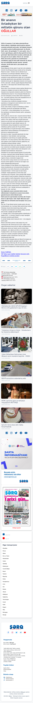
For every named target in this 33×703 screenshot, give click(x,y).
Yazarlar (4, 574)
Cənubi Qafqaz (6, 568)
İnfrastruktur (6, 558)
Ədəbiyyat (5, 594)
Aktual (4, 592)
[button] (26, 3)
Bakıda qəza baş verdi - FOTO (10, 277)
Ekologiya (5, 612)
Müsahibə (5, 548)
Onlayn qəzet (17, 528)
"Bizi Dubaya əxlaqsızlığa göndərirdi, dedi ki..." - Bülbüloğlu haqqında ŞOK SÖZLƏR (9, 274)
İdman (4, 553)
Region (4, 607)
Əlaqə (4, 671)
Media (4, 579)
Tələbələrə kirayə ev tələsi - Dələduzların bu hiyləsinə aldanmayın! (16, 331)
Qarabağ (5, 563)
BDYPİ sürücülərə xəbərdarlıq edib (14, 378)
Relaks (4, 589)
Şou (4, 586)
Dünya (4, 551)
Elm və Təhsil (6, 556)
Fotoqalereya (6, 581)
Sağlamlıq (5, 597)
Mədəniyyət (5, 566)
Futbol (4, 561)
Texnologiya (6, 599)
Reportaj (5, 576)
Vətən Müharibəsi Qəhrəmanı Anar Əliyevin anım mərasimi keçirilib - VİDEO (16, 355)
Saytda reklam (6, 668)
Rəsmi (4, 571)
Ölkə (4, 609)
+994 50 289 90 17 (10, 680)
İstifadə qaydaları (7, 669)
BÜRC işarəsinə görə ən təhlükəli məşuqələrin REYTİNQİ (13, 402)
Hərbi (4, 604)
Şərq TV (7, 538)
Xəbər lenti (7, 534)
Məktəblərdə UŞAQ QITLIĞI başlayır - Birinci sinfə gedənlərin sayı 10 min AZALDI (15, 308)
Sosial (4, 602)
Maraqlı (4, 615)
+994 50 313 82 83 (10, 678)
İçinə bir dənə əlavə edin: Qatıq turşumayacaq (12, 426)
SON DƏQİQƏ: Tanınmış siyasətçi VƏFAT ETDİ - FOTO (8, 279)
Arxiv (4, 584)
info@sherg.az (9, 677)
